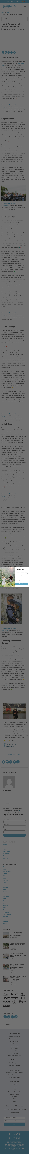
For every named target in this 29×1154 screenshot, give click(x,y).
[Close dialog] (28, 567)
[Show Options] (27, 578)
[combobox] (21, 578)
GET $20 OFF (21, 583)
